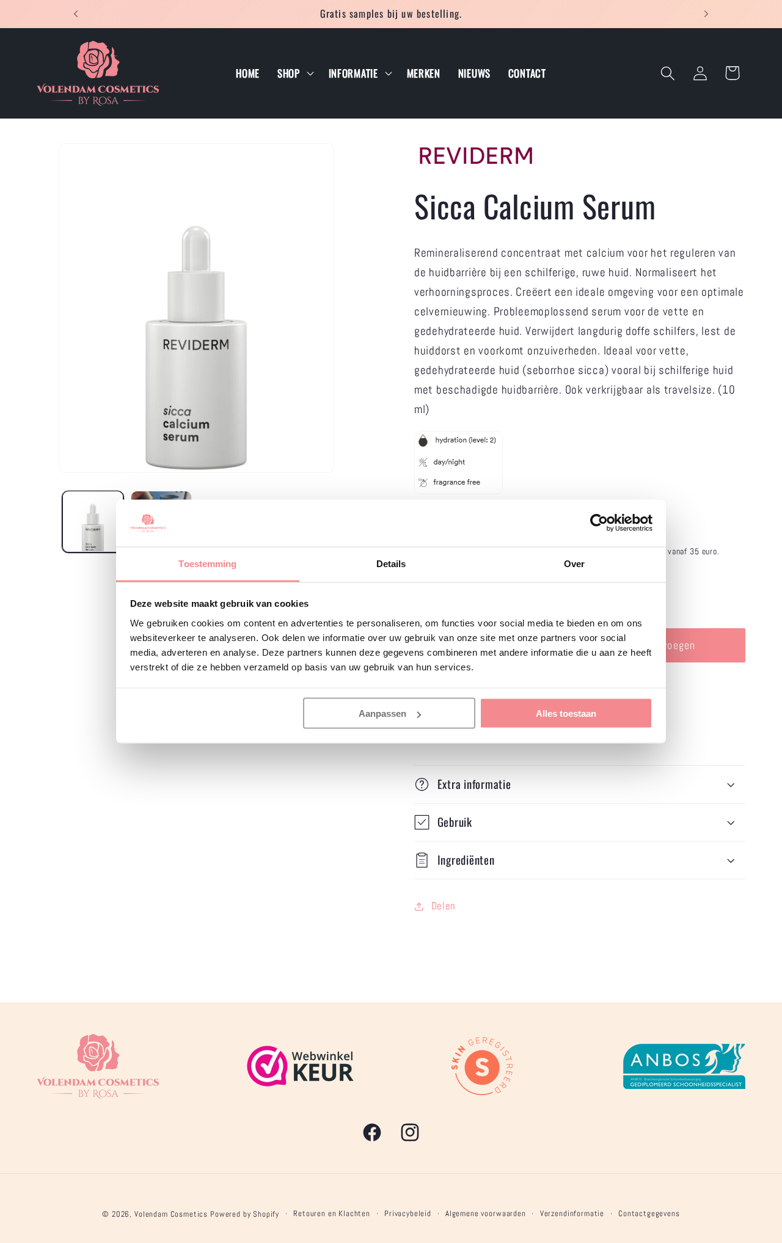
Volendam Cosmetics (171, 1214)
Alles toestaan (566, 713)
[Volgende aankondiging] (706, 14)
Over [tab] (574, 563)
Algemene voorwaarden (485, 1213)
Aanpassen (382, 713)
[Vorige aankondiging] (75, 14)
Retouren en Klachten (331, 1213)
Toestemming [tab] (207, 563)
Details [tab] (391, 563)
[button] (294, 73)
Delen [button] (443, 906)
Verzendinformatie (572, 1213)
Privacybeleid (407, 1213)
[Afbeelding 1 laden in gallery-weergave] (92, 521)
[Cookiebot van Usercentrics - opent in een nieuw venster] (599, 523)
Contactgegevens (649, 1213)
